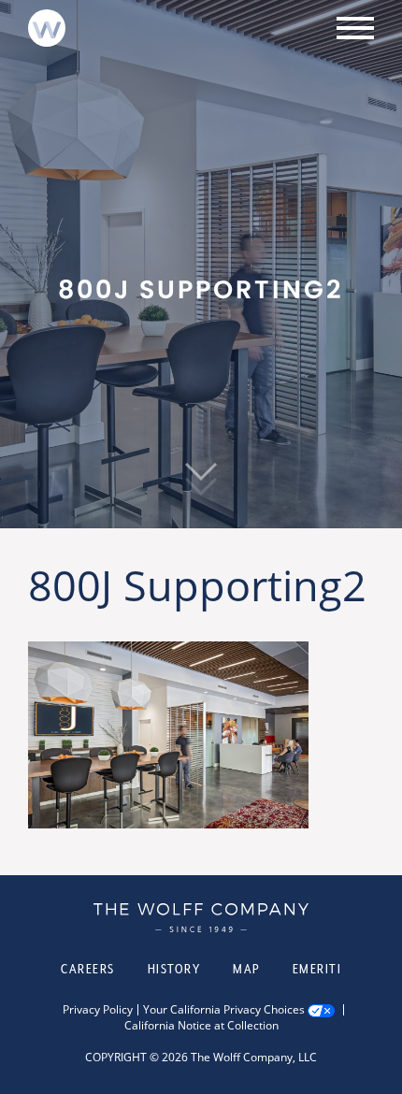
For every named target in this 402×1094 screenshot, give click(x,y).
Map (246, 968)
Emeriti (317, 968)
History (174, 968)
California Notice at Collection (201, 1025)
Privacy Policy (98, 1009)
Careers (88, 968)
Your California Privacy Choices (224, 1009)
